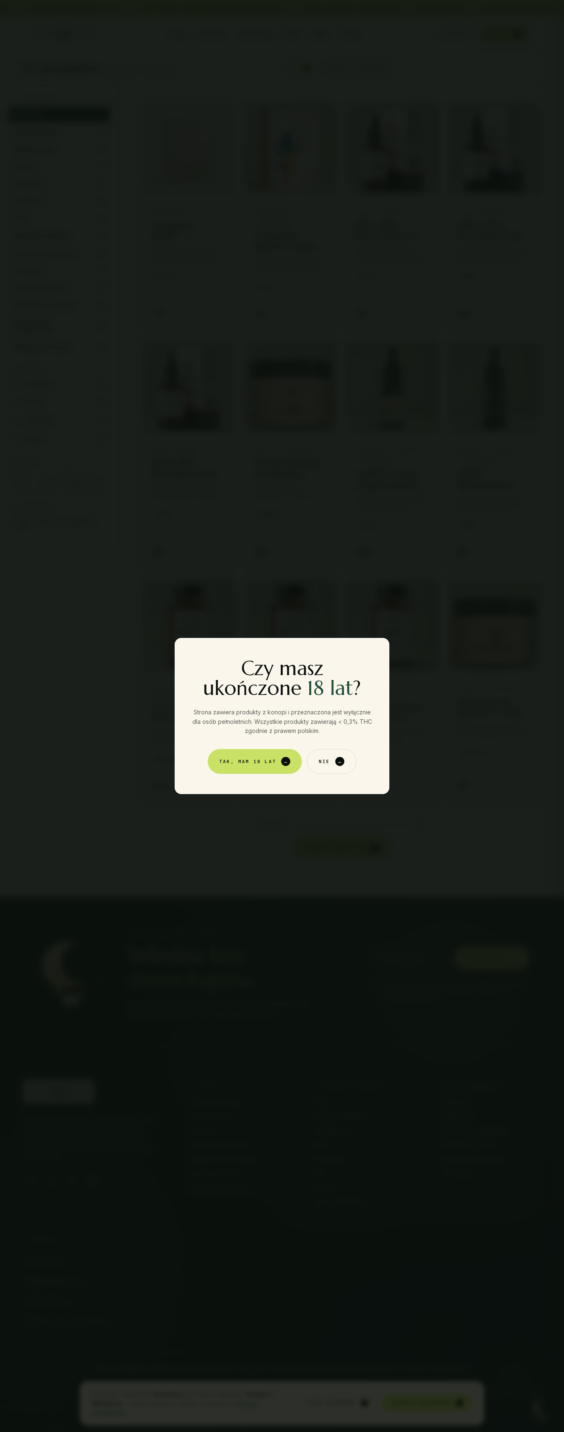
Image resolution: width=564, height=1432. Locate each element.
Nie (331, 761)
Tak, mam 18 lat (254, 761)
